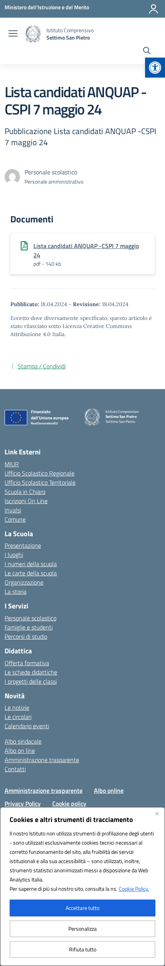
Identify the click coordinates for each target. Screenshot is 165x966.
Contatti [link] (15, 769)
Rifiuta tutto (82, 949)
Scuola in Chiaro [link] (25, 491)
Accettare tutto (82, 908)
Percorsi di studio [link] (26, 636)
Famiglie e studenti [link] (29, 627)
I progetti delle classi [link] (31, 681)
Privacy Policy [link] (23, 803)
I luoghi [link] (14, 554)
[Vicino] (157, 813)
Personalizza (82, 929)
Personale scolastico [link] (30, 618)
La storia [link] (15, 591)
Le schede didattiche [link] (31, 672)
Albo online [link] (109, 790)
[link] (155, 68)
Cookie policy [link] (69, 803)
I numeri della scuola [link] (31, 563)
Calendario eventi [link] (27, 726)
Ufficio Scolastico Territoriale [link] (40, 482)
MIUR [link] (12, 464)
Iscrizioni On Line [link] (26, 500)
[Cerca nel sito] (147, 51)
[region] (82, 886)
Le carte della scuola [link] (31, 573)
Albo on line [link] (20, 750)
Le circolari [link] (18, 716)
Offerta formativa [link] (27, 663)
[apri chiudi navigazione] (13, 34)
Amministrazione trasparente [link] (42, 759)
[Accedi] (153, 9)
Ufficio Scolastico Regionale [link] (39, 473)
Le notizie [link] (17, 707)
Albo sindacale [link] (23, 741)
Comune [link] (15, 519)
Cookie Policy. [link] (134, 889)
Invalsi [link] (13, 510)
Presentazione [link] (23, 545)
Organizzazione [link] (24, 582)
